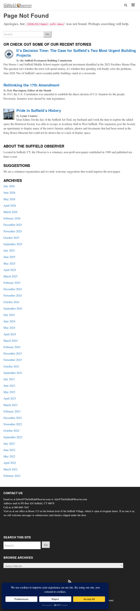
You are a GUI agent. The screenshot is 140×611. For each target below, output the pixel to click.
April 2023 (9, 398)
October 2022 (11, 430)
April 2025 (9, 270)
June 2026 (9, 192)
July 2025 (9, 250)
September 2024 (12, 308)
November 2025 (12, 231)
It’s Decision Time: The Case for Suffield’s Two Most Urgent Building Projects (76, 53)
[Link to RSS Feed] (70, 580)
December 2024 (12, 289)
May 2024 (9, 327)
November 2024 (12, 295)
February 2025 (11, 282)
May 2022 (9, 456)
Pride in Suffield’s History (38, 110)
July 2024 (9, 315)
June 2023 (9, 385)
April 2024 (9, 334)
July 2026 (9, 186)
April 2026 (9, 205)
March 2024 (10, 340)
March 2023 (10, 405)
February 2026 (11, 218)
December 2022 (12, 418)
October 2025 (11, 238)
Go (47, 34)
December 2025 (12, 225)
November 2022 (12, 424)
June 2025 (9, 257)
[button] (126, 5)
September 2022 (12, 437)
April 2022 (9, 463)
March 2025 (10, 276)
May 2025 (9, 263)
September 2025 (12, 244)
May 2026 (9, 199)
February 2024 (11, 347)
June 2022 (9, 450)
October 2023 (11, 366)
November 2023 (12, 360)
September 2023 (12, 373)
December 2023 (12, 353)
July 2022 (9, 443)
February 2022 (11, 476)
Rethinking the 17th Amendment (31, 85)
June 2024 (9, 321)
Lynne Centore (29, 116)
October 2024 (11, 302)
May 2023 (9, 392)
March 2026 (10, 212)
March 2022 (10, 469)
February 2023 (11, 411)
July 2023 (9, 379)
